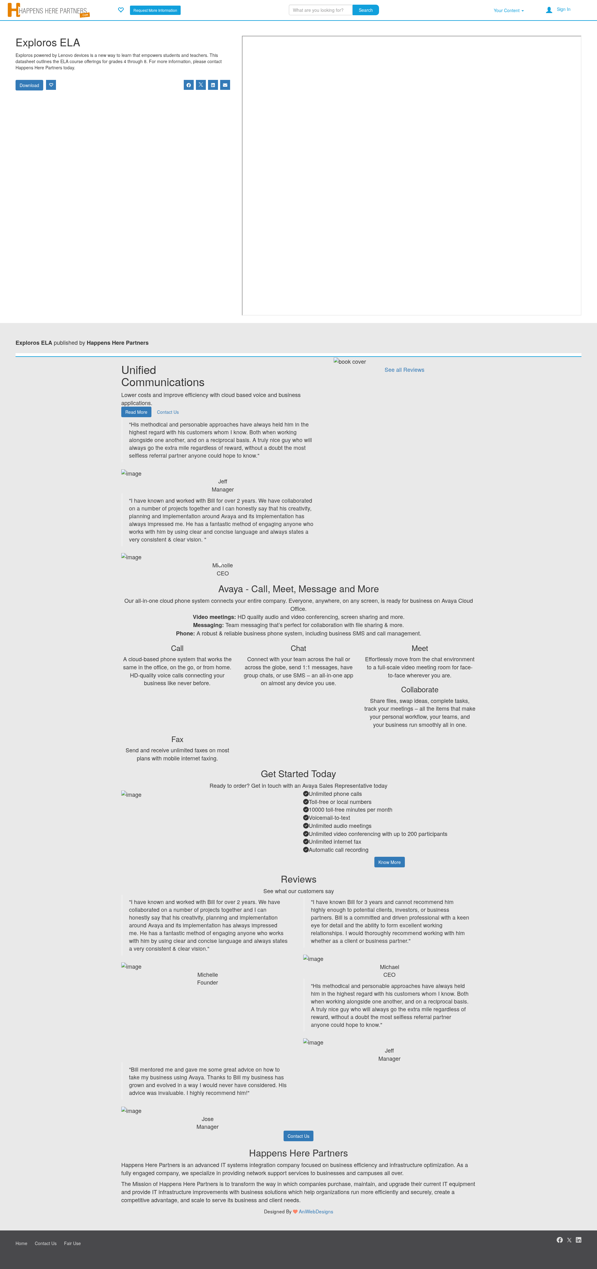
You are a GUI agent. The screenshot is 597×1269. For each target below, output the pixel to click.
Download (29, 85)
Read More (136, 412)
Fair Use (72, 1243)
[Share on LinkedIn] (213, 85)
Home (21, 1243)
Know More (389, 862)
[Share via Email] (225, 85)
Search (366, 10)
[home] (48, 9)
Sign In (564, 9)
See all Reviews (404, 369)
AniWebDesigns (316, 1211)
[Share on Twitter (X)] (201, 85)
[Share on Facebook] (189, 85)
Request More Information (155, 10)
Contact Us (168, 412)
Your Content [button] (507, 10)
